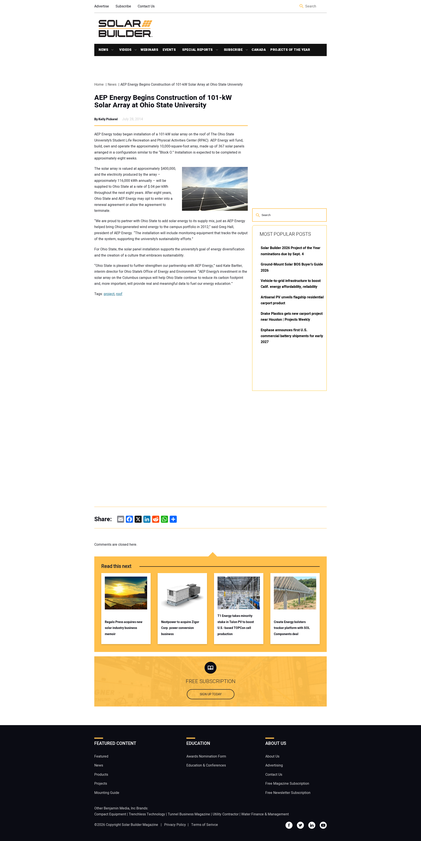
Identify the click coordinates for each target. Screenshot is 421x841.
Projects (100, 783)
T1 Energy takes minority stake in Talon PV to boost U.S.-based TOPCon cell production (236, 625)
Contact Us (146, 6)
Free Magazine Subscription (287, 783)
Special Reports (197, 49)
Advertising (274, 765)
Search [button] (302, 6)
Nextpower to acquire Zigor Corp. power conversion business (180, 628)
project (109, 294)
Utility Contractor (226, 814)
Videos (125, 49)
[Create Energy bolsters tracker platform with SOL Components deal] (295, 593)
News (103, 49)
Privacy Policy (175, 824)
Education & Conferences (206, 765)
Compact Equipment (110, 814)
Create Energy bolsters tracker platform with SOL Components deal (292, 628)
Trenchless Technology (147, 814)
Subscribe (123, 6)
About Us (272, 756)
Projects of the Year (290, 49)
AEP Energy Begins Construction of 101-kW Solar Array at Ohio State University (163, 101)
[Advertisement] (285, 460)
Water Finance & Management (265, 814)
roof (119, 294)
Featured (101, 756)
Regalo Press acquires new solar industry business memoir (123, 628)
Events (169, 49)
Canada (259, 49)
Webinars (149, 49)
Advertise (101, 6)
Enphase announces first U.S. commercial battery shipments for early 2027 (292, 336)
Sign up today (210, 694)
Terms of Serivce (204, 824)
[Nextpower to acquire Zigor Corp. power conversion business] (182, 593)
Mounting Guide (106, 792)
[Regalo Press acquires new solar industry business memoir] (126, 593)
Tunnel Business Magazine (189, 814)
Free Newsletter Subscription (287, 792)
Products (101, 774)
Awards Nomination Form (206, 756)
